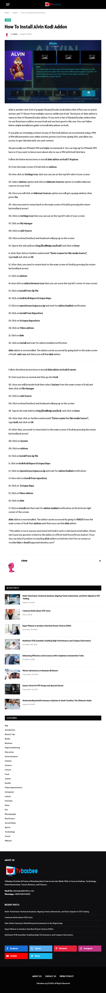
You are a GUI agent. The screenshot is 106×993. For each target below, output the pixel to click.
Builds (7, 738)
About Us (37, 976)
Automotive (10, 730)
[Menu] (8, 4)
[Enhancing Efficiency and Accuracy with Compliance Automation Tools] (12, 659)
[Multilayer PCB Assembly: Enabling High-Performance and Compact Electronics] (12, 644)
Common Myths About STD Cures (36, 611)
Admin (15, 34)
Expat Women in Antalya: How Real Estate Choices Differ (46, 625)
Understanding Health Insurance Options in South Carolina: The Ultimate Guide (57, 700)
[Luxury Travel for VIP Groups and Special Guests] (12, 689)
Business (8, 743)
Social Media (10, 823)
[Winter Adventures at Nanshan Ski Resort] (12, 674)
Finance (8, 765)
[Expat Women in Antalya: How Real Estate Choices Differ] (12, 629)
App (6, 725)
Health (8, 783)
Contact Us (50, 976)
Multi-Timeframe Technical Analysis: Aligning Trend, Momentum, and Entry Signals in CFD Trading (61, 597)
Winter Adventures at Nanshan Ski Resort (40, 670)
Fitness (8, 770)
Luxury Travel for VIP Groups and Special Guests (42, 685)
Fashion (8, 761)
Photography (10, 814)
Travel (7, 836)
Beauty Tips (10, 734)
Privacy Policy (67, 976)
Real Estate (10, 818)
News (7, 805)
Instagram (9, 792)
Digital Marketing (12, 747)
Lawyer (8, 796)
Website (8, 840)
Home (8, 20)
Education (9, 752)
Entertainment (11, 756)
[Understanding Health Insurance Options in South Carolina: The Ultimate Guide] (12, 704)
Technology (10, 832)
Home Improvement (13, 787)
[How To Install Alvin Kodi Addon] (53, 71)
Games (8, 778)
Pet (6, 809)
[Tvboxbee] (53, 4)
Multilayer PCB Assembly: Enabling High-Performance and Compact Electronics (56, 640)
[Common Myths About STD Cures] (12, 614)
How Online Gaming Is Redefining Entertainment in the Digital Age (34, 923)
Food (7, 774)
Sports (7, 827)
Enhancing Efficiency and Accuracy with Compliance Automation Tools (53, 655)
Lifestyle (8, 801)
